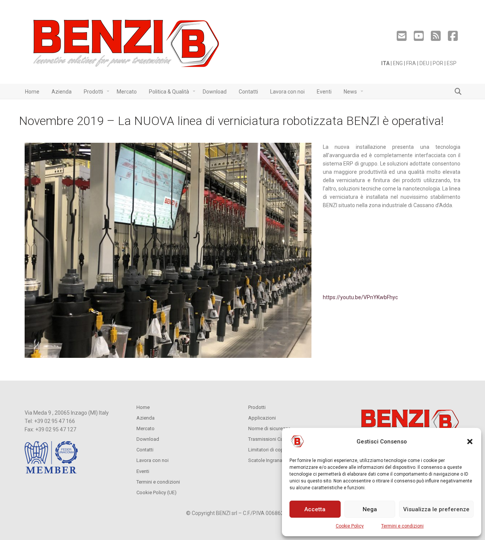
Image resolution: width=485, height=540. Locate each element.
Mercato (145, 428)
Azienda (145, 418)
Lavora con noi (152, 460)
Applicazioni (262, 418)
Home (143, 407)
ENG (398, 63)
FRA (411, 63)
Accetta (314, 509)
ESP (452, 63)
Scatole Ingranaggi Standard (279, 460)
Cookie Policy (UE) (156, 492)
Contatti (144, 450)
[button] (470, 441)
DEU (424, 63)
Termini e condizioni (402, 526)
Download (147, 439)
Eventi (142, 471)
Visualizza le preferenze (436, 509)
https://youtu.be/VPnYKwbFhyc (360, 297)
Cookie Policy (350, 526)
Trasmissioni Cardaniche (275, 439)
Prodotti (257, 407)
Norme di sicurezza (269, 428)
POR (438, 63)
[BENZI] (127, 45)
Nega (370, 509)
